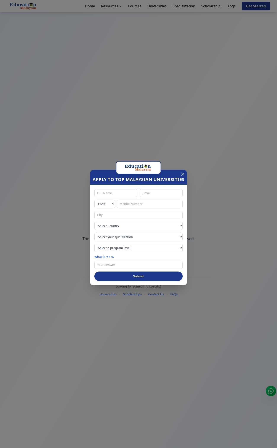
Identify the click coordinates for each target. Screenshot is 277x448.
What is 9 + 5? (104, 257)
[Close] (182, 174)
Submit (138, 276)
